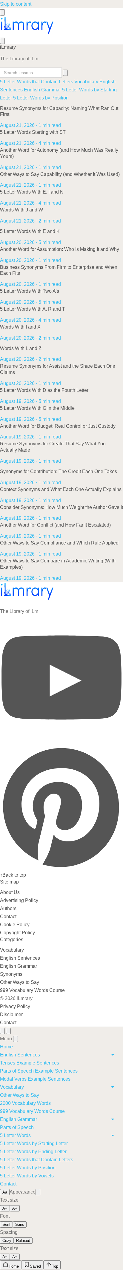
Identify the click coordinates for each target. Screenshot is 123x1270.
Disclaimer (11, 1014)
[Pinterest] (61, 866)
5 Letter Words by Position (41, 97)
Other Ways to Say (19, 982)
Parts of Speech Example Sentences (39, 1070)
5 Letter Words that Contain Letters (36, 81)
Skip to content (15, 4)
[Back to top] (8, 1031)
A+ (14, 1208)
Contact (8, 916)
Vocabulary (86, 81)
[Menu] (2, 12)
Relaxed (23, 1240)
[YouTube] (61, 741)
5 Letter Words (15, 1135)
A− (4, 1208)
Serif (6, 1224)
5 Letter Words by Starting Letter (34, 1143)
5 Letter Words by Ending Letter (33, 1151)
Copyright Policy (17, 932)
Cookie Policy (15, 924)
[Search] (2, 41)
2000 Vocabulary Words (25, 1103)
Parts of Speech (17, 1127)
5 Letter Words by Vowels (27, 1175)
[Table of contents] (2, 1031)
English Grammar (42, 89)
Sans (19, 1224)
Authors (8, 908)
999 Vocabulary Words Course (32, 990)
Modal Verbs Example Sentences (35, 1079)
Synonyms (11, 974)
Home (6, 1046)
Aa (4, 1192)
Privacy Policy (15, 1006)
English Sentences (20, 958)
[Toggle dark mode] (38, 1192)
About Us (10, 892)
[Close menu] (15, 1039)
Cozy (6, 1240)
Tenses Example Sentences (29, 1062)
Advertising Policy (19, 900)
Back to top (13, 875)
